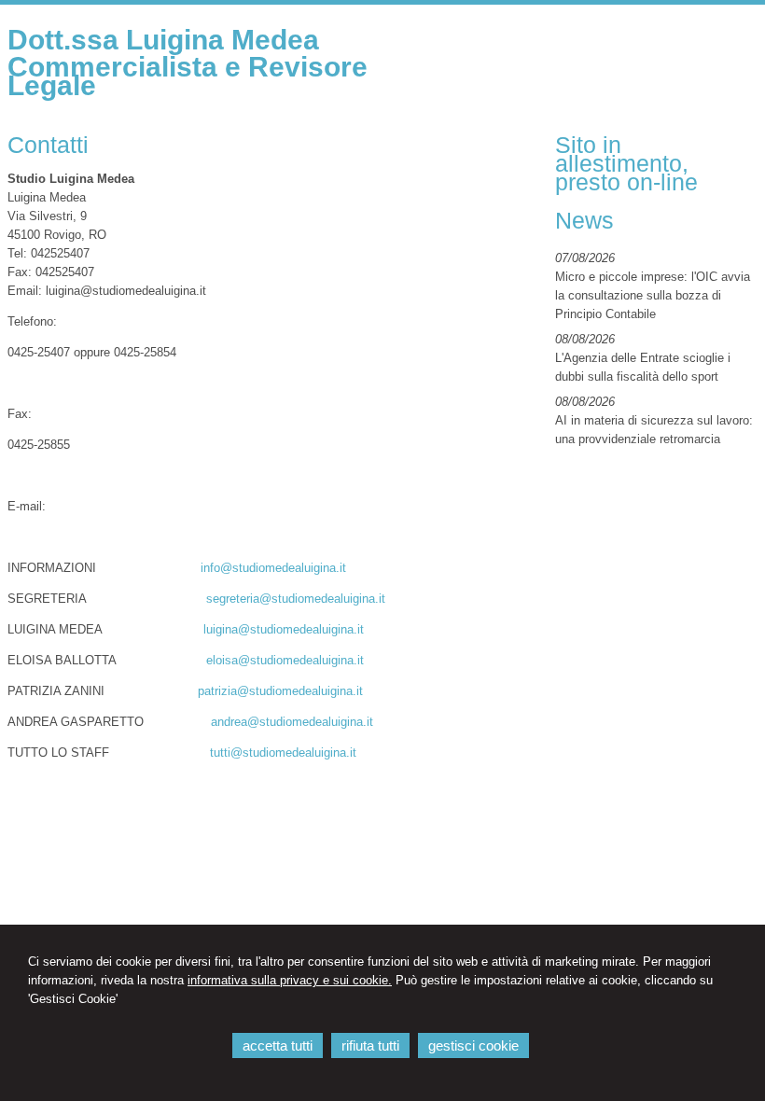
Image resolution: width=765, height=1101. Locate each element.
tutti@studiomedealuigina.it (283, 753)
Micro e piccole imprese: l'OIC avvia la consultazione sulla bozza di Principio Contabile (652, 295)
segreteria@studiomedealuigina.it (295, 599)
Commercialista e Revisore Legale (187, 76)
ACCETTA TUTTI (278, 1045)
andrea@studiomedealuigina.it (292, 722)
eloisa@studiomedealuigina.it (285, 660)
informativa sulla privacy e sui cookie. (290, 980)
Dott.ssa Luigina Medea (163, 39)
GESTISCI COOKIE (473, 1045)
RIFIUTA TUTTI (370, 1045)
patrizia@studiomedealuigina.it (280, 691)
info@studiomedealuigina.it (273, 568)
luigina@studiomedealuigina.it (283, 629)
